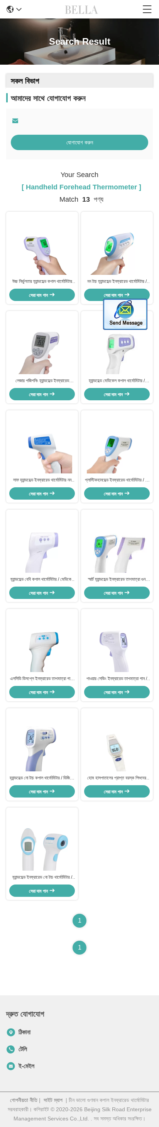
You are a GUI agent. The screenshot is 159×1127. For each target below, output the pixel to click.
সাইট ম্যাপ (53, 1100)
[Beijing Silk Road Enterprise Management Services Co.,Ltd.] (82, 9)
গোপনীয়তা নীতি (23, 1100)
